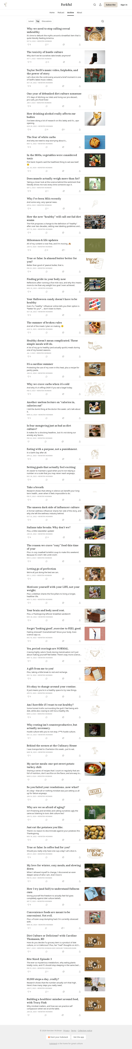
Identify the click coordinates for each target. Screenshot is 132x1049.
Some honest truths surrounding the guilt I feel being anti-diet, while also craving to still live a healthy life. (53, 709)
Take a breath (35, 487)
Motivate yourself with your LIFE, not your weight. (53, 588)
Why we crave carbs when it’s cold (48, 384)
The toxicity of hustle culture (45, 52)
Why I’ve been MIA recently (44, 198)
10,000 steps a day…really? (43, 979)
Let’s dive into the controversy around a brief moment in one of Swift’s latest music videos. (54, 78)
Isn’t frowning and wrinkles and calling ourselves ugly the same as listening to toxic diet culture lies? (52, 812)
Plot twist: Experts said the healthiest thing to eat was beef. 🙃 (53, 163)
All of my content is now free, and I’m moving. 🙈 (49, 243)
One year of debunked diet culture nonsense (54, 93)
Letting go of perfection (41, 568)
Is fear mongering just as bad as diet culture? (49, 427)
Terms (73, 1030)
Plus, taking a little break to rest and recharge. (47, 672)
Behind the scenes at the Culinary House (52, 745)
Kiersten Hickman (44, 41)
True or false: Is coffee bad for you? (48, 847)
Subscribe (111, 4)
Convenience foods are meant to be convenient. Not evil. (48, 914)
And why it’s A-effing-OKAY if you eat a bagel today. (49, 387)
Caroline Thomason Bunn (66, 948)
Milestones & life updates (42, 240)
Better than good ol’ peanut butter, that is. (45, 265)
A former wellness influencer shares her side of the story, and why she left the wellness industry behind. (54, 512)
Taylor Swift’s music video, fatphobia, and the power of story (52, 72)
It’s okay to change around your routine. (51, 686)
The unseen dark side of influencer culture (53, 507)
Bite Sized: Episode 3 (39, 959)
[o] (94, 941)
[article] (66, 36)
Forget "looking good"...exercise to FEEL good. (54, 628)
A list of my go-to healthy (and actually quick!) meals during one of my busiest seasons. (53, 348)
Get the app (78, 1037)
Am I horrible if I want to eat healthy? (50, 704)
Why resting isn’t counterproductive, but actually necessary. (52, 726)
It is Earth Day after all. (37, 452)
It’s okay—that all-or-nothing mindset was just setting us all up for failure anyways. (53, 792)
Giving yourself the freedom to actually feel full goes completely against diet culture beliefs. (50, 896)
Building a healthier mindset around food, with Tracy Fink (53, 1001)
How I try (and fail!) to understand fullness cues (53, 890)
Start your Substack (59, 1037)
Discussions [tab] (46, 21)
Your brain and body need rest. (45, 610)
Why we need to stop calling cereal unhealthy (48, 30)
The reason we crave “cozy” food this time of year (53, 547)
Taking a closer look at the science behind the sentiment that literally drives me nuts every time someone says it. (53, 183)
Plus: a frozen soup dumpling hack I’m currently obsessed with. (52, 920)
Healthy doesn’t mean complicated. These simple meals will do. (52, 342)
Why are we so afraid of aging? (46, 807)
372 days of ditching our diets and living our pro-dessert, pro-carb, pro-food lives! (52, 98)
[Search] (94, 4)
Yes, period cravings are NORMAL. (48, 648)
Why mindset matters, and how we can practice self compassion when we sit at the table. (49, 1007)
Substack (53, 1043)
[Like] (28, 441)
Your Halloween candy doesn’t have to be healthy (52, 301)
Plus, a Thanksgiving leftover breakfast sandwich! (49, 614)
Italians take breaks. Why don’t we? (49, 527)
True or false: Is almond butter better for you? (52, 260)
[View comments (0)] (46, 86)
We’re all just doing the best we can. (43, 572)
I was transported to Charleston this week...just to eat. (51, 749)
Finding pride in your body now (46, 279)
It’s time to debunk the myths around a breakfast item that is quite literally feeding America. (54, 36)
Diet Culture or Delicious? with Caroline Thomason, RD (52, 937)
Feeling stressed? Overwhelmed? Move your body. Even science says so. (51, 633)
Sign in (124, 4)
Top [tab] (37, 21)
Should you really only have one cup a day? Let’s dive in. (52, 851)
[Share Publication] (100, 4)
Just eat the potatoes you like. (45, 827)
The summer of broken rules (44, 322)
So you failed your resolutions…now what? (53, 787)
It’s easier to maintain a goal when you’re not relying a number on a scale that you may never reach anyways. (51, 472)
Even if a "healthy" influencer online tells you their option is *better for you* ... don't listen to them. (53, 307)
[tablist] (40, 21)
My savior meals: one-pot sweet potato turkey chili (50, 765)
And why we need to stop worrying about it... (47, 140)
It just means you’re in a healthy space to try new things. (52, 690)
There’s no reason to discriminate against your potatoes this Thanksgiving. (53, 832)
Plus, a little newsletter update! (40, 531)
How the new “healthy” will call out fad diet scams (54, 218)
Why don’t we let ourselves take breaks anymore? (49, 55)
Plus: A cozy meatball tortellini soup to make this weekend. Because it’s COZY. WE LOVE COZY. (53, 553)
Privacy (66, 1030)
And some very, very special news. (42, 202)
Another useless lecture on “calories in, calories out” (51, 404)
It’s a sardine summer (40, 364)
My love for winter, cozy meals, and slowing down (54, 867)
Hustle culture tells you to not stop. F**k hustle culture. (51, 731)
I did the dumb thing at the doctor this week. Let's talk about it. (53, 410)
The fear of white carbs (41, 137)
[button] (52, 12)
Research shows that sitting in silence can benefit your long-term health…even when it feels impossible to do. (53, 492)
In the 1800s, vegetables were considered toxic (52, 157)
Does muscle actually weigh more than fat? (53, 178)
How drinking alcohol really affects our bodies (51, 115)
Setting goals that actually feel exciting (51, 467)
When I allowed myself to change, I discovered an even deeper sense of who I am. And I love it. (51, 873)
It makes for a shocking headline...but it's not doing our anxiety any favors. (51, 433)
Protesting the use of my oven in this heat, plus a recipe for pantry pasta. (53, 368)
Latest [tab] (31, 21)
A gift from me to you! (40, 668)
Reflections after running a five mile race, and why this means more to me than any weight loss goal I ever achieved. (54, 283)
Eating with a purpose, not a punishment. (52, 449)
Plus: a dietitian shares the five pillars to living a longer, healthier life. (51, 595)
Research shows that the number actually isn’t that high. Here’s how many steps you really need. (51, 983)
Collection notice (85, 1030)
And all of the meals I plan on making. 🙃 (45, 326)
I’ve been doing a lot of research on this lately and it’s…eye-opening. (53, 121)
